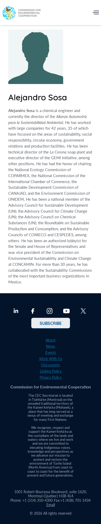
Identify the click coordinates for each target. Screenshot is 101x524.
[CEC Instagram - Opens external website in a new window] (49, 312)
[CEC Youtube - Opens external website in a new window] (66, 312)
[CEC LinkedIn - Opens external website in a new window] (16, 312)
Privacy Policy (50, 377)
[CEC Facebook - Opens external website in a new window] (32, 312)
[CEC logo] (21, 13)
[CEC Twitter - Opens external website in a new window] (83, 312)
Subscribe (51, 323)
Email (50, 504)
